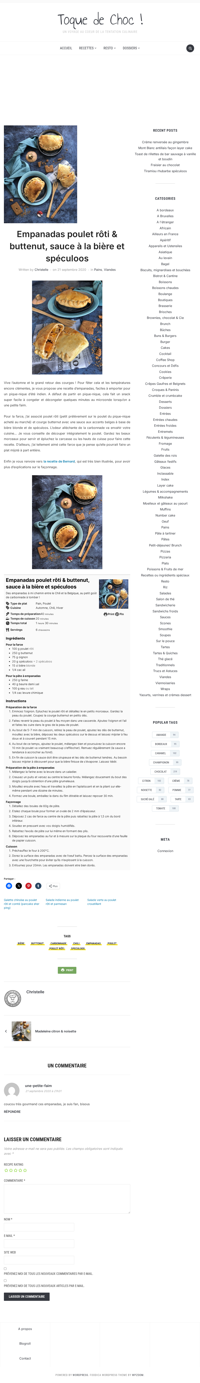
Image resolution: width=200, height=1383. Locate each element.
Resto (108, 48)
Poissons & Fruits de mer (165, 569)
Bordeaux (165, 744)
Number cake (165, 515)
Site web (10, 1252)
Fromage (165, 443)
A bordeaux (165, 210)
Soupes (165, 635)
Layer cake (165, 485)
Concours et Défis (165, 366)
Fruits (165, 449)
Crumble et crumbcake (165, 396)
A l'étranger (165, 222)
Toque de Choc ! (100, 19)
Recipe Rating (13, 1164)
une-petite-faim (38, 1086)
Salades (165, 593)
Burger (165, 342)
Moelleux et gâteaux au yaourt (165, 503)
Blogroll (25, 1343)
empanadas (93, 943)
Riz (165, 587)
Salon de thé (165, 599)
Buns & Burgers (165, 336)
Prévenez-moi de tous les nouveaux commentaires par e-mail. (48, 1274)
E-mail (9, 1236)
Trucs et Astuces (165, 671)
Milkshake (165, 497)
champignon (165, 762)
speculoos (78, 948)
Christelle (41, 270)
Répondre (12, 1112)
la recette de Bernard (59, 461)
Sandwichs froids (165, 611)
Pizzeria (165, 557)
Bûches (165, 330)
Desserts (165, 402)
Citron (151, 780)
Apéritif (165, 240)
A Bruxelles (165, 216)
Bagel (165, 264)
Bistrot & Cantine (165, 276)
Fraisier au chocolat (165, 165)
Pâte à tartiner (165, 533)
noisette (151, 790)
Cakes (165, 348)
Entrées (165, 414)
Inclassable (165, 473)
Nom (8, 1219)
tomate (166, 808)
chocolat (165, 771)
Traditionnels (165, 665)
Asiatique (165, 252)
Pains (98, 270)
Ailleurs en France (165, 234)
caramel (165, 753)
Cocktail (165, 354)
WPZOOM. (138, 1375)
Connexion (165, 851)
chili (76, 943)
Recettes (86, 48)
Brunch (165, 324)
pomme (181, 790)
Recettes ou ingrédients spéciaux (165, 575)
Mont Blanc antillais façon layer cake (165, 148)
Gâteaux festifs (165, 461)
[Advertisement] (100, 90)
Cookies (165, 372)
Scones (165, 623)
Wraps (165, 689)
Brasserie (165, 306)
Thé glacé (165, 659)
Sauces (165, 617)
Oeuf (165, 521)
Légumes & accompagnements (165, 491)
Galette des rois (165, 455)
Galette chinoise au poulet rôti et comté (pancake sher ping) (21, 903)
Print (110, 614)
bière (21, 943)
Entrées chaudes (165, 420)
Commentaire (14, 1180)
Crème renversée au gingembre (165, 142)
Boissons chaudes (165, 288)
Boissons (165, 282)
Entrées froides (165, 425)
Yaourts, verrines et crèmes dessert (165, 695)
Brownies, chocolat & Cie (165, 318)
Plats (165, 563)
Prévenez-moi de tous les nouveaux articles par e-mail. (44, 1286)
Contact (25, 1358)
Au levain (165, 258)
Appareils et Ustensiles (165, 246)
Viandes (110, 270)
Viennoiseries (165, 683)
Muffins (165, 509)
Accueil (66, 48)
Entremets (165, 432)
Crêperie (165, 378)
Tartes (165, 647)
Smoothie (165, 629)
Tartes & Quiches (165, 653)
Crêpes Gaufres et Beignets (165, 384)
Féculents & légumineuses (165, 437)
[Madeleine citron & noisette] (21, 1031)
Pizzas (165, 551)
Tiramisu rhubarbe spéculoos (165, 171)
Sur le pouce (165, 641)
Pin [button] (121, 614)
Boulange (165, 294)
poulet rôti (56, 948)
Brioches (165, 312)
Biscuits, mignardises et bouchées (165, 270)
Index (165, 479)
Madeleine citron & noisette (55, 1031)
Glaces (165, 467)
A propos (25, 1329)
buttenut (37, 943)
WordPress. (81, 1375)
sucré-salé (152, 799)
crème (180, 780)
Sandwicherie (165, 605)
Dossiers (130, 48)
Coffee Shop (165, 360)
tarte (183, 799)
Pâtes (165, 539)
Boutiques (165, 300)
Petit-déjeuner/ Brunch (165, 545)
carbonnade (58, 943)
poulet (112, 943)
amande (165, 734)
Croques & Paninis (165, 390)
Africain (165, 228)
